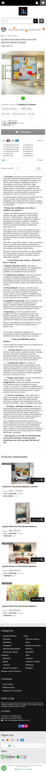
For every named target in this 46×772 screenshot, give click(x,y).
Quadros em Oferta (33, 662)
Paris (28, 655)
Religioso (29, 668)
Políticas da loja (8, 687)
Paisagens (7, 645)
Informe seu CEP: (7, 168)
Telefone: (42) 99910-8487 (11, 716)
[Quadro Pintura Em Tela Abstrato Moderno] (23, 520)
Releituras (29, 665)
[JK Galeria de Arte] (23, 11)
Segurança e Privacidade (12, 691)
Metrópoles (7, 642)
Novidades (30, 652)
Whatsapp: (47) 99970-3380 (12, 718)
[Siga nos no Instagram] (23, 726)
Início (4, 36)
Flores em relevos (32, 639)
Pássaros (29, 658)
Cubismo (6, 665)
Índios (28, 642)
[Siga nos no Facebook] (19, 726)
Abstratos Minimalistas (11, 649)
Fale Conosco (7, 684)
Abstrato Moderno (12, 36)
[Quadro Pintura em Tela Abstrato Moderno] (23, 560)
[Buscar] (35, 21)
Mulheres (29, 649)
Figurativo (6, 639)
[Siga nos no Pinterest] (26, 726)
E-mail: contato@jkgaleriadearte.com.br (16, 720)
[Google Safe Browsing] (21, 757)
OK (39, 168)
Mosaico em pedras (33, 645)
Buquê (5, 662)
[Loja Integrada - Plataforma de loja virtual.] (23, 769)
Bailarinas (7, 658)
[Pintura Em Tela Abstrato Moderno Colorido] (23, 480)
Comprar (25, 132)
